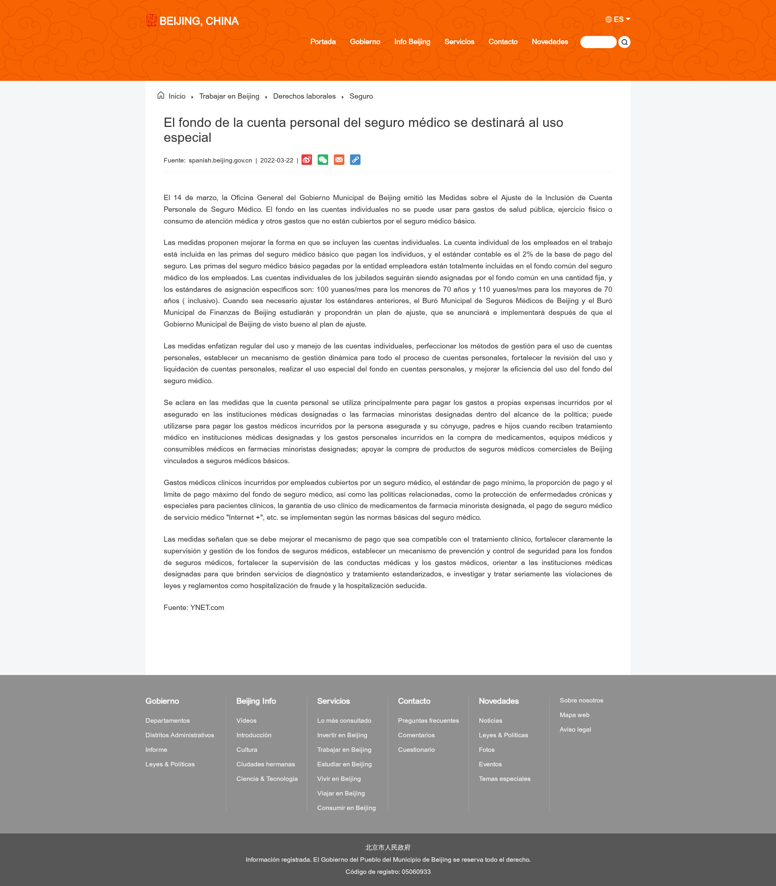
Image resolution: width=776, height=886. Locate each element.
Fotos (487, 750)
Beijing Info (256, 701)
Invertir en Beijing (342, 735)
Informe (156, 750)
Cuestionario (416, 750)
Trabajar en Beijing (229, 96)
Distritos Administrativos (180, 735)
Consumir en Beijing (346, 808)
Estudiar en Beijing (344, 764)
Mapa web (575, 715)
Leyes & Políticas (170, 764)
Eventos (490, 764)
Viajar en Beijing (341, 793)
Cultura (246, 750)
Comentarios (416, 735)
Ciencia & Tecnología (267, 779)
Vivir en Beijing (339, 779)
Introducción (254, 735)
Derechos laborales (304, 96)
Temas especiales (505, 779)
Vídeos (246, 721)
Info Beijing (412, 41)
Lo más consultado (344, 721)
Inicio (177, 96)
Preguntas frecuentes (428, 721)
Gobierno (365, 41)
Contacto (503, 41)
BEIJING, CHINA (199, 22)
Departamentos (168, 721)
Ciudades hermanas (265, 764)
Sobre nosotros (581, 700)
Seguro (361, 96)
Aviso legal (575, 730)
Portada (323, 41)
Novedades (550, 41)
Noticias (490, 721)
